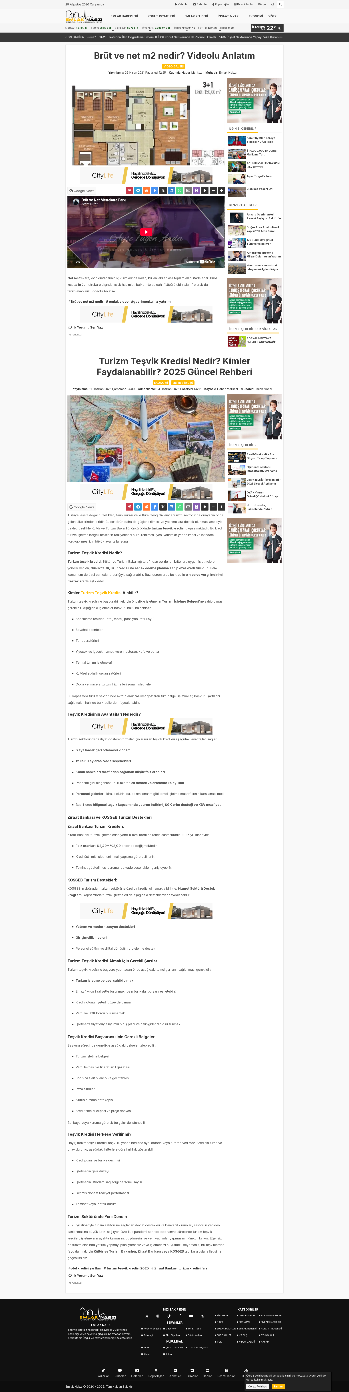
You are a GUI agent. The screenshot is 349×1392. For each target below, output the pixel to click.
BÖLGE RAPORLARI (271, 1315)
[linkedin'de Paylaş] (171, 190)
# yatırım (163, 301)
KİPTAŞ (243, 1335)
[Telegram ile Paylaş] (138, 190)
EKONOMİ (256, 16)
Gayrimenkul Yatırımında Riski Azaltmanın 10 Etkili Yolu (264, 37)
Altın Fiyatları (173, 1335)
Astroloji (148, 1335)
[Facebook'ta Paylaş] (154, 190)
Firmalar (192, 1376)
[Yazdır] (196, 190)
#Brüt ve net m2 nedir (86, 301)
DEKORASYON (247, 1315)
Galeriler (202, 4)
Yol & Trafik (194, 1328)
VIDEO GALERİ (247, 1341)
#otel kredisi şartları (85, 1268)
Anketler (175, 1376)
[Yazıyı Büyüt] (221, 190)
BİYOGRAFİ (223, 1315)
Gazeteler (171, 1328)
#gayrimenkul (142, 301)
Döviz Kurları (195, 1335)
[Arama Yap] (280, 4)
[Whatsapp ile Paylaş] (179, 190)
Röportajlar (222, 4)
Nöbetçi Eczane (152, 1328)
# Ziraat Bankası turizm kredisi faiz (179, 1268)
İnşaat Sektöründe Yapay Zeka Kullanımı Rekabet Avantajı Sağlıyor (169, 37)
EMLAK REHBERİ (247, 1328)
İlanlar (207, 1376)
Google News (83, 191)
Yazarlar (103, 1376)
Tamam (279, 1386)
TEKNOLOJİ (267, 1335)
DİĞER (220, 1322)
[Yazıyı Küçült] (213, 190)
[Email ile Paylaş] (188, 190)
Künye (262, 4)
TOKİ (219, 1341)
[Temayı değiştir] (272, 3)
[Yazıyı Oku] (204, 190)
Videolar (183, 4)
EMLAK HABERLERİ (271, 1322)
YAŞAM (265, 1341)
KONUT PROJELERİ (271, 1328)
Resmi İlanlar (245, 4)
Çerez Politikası (174, 1347)
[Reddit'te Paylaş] (146, 190)
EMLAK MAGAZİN (226, 1328)
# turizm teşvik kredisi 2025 (126, 1268)
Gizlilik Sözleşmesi (198, 1347)
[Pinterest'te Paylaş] (129, 190)
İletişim (169, 1354)
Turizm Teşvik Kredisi (101, 592)
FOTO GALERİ (224, 1335)
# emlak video (117, 301)
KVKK (147, 1347)
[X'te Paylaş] (163, 190)
